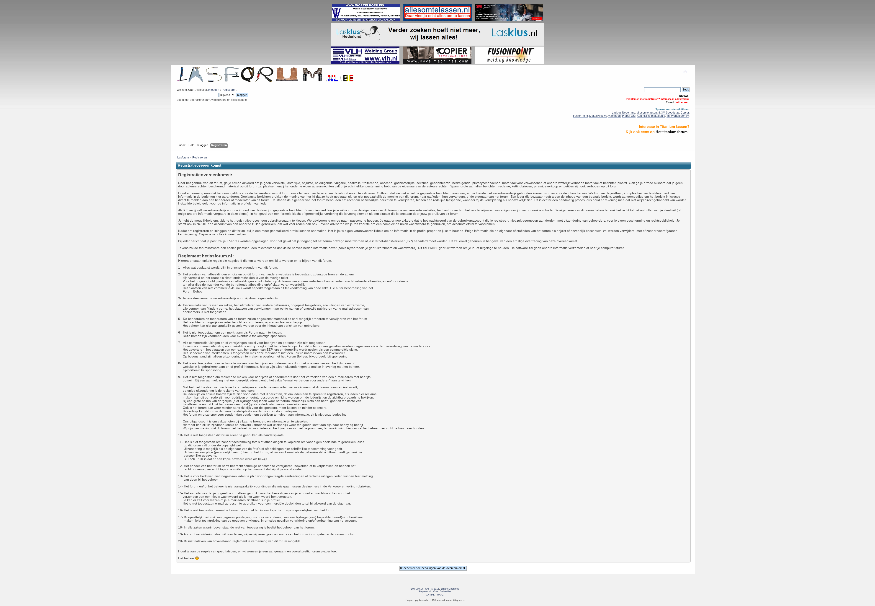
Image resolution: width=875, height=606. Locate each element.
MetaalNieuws (598, 115)
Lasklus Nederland (623, 112)
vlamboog (614, 115)
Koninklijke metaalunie (651, 115)
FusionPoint (580, 115)
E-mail (670, 102)
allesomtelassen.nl (648, 112)
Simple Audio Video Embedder (434, 591)
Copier (685, 112)
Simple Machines (449, 588)
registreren (229, 89)
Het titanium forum (671, 132)
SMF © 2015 (432, 588)
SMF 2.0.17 (416, 588)
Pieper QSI (629, 115)
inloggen (213, 89)
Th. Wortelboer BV (678, 115)
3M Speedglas (670, 112)
